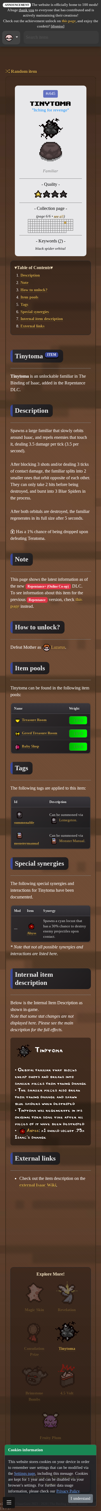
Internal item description (41, 319)
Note (24, 282)
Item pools (29, 297)
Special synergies (34, 311)
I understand (80, 1498)
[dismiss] (57, 26)
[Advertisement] (50, 1228)
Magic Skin (34, 1310)
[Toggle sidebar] (9, 1502)
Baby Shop (30, 746)
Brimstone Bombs (34, 1396)
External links (32, 326)
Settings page (24, 1473)
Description (30, 275)
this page (69, 21)
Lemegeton (67, 820)
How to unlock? (33, 290)
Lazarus (58, 647)
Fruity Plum (50, 1438)
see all (59, 216)
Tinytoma (67, 1348)
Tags (24, 304)
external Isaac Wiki (37, 1185)
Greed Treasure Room (39, 733)
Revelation (67, 1310)
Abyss (31, 933)
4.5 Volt (67, 1393)
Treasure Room (34, 720)
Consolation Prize (34, 1351)
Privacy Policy (67, 1491)
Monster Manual (71, 841)
